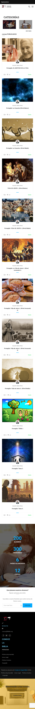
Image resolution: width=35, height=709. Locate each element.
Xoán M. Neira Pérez (17, 65)
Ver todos (28, 31)
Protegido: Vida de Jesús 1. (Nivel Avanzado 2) (17, 309)
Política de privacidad (8, 654)
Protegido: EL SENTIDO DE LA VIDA (17, 68)
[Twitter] (6, 635)
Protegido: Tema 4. (17, 508)
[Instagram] (10, 635)
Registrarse (3, 2)
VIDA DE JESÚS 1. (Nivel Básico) (17, 188)
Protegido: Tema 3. (17, 468)
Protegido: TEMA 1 (17, 428)
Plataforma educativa (7, 670)
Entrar (7, 2)
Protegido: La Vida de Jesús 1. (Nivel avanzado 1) (17, 269)
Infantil (25, 24)
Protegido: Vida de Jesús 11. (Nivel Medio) (17, 388)
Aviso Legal (5, 657)
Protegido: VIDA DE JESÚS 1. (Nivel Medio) (17, 228)
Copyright (4, 663)
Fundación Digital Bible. (21, 670)
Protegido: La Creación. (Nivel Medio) (17, 148)
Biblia (9, 24)
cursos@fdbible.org (7, 631)
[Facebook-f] (3, 635)
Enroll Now (17, 50)
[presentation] (2, 24)
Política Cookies (6, 660)
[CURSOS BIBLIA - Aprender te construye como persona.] (6, 6)
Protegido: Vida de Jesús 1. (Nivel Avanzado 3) (17, 349)
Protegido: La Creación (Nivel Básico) (17, 108)
